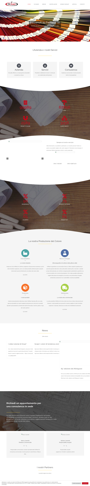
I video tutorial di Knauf (17, 344)
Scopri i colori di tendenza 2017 (47, 344)
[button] (7, 159)
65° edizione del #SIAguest (71, 369)
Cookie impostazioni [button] (77, 483)
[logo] (11, 2)
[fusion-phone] (26, 445)
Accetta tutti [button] (85, 483)
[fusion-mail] (24, 445)
